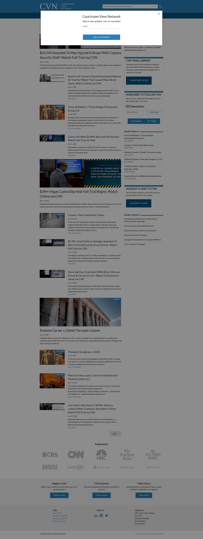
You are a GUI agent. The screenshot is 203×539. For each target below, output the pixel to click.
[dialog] (101, 28)
